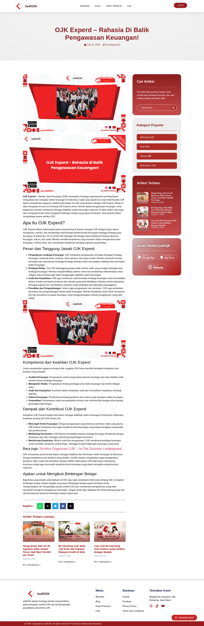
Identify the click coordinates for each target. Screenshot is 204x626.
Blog (97, 6)
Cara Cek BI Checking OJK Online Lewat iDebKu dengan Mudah (109, 549)
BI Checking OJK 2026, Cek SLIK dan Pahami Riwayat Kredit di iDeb (72, 549)
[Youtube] (163, 606)
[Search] (173, 107)
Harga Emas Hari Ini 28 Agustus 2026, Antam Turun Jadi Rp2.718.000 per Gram (37, 550)
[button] (40, 506)
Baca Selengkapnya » (32, 565)
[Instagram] (151, 606)
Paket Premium (114, 6)
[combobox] (153, 107)
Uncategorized (113, 44)
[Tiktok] (157, 606)
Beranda (85, 6)
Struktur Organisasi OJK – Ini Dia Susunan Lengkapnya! (80, 448)
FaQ (129, 6)
